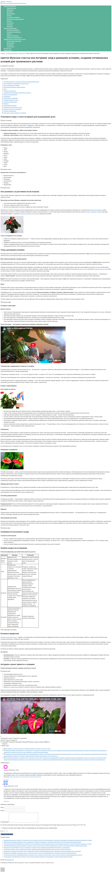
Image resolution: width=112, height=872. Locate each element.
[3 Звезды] (17, 742)
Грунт (5, 89)
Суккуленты (10, 23)
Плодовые (10, 24)
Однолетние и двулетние (14, 41)
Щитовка (3, 637)
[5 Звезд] (30, 742)
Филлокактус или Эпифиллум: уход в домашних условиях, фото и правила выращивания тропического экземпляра (37, 847)
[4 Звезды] (23, 742)
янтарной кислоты (99, 269)
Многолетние (10, 43)
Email (2, 810)
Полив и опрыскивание (10, 94)
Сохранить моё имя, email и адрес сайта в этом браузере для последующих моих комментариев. (29, 828)
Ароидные (10, 12)
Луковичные (10, 46)
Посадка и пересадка (10, 91)
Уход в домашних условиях (11, 85)
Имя (2, 807)
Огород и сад (7, 48)
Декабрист (94, 212)
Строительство (8, 50)
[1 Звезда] (4, 742)
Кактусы (9, 15)
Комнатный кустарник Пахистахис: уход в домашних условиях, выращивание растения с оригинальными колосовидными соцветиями (42, 851)
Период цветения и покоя (11, 100)
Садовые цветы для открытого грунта (15, 39)
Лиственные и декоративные (15, 19)
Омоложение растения (10, 105)
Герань (88, 212)
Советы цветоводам (13, 35)
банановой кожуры (81, 269)
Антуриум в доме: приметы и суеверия (15, 113)
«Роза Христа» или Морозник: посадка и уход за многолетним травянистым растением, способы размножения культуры (38, 856)
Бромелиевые (11, 13)
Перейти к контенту (6, 1)
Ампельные (10, 10)
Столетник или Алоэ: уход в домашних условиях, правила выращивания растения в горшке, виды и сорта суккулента (37, 849)
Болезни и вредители (13, 30)
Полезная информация (10, 28)
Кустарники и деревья (13, 17)
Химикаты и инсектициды (14, 37)
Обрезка (6, 103)
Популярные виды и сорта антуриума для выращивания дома (21, 81)
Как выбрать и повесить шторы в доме (39, 748)
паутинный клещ (12, 637)
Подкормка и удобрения (11, 98)
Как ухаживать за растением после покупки (16, 83)
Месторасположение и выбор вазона (14, 87)
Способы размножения (10, 102)
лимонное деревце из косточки (29, 213)
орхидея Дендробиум (96, 210)
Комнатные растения (10, 6)
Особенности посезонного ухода (13, 107)
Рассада (9, 34)
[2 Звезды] (10, 742)
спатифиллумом (14, 687)
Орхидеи (9, 21)
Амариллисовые (11, 8)
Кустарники (10, 45)
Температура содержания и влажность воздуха (17, 92)
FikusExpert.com (9, 860)
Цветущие (10, 26)
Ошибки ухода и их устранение (12, 109)
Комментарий (5, 822)
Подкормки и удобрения (14, 32)
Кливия (99, 212)
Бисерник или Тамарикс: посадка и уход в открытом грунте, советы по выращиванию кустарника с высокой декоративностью (40, 853)
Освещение (7, 96)
